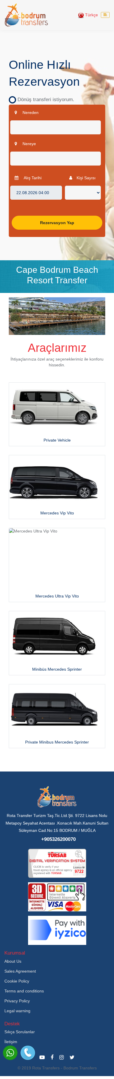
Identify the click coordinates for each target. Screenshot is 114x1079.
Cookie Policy (16, 981)
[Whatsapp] (10, 1052)
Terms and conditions (24, 991)
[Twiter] (72, 1057)
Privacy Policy (17, 1001)
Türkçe (91, 15)
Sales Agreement (20, 971)
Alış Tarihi (32, 177)
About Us (12, 961)
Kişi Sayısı (86, 177)
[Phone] (27, 1052)
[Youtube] (42, 1057)
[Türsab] (57, 863)
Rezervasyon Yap (57, 222)
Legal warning (17, 1010)
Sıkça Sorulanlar (19, 1031)
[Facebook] (52, 1057)
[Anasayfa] (26, 15)
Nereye (28, 143)
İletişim (10, 1041)
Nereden (30, 112)
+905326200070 (58, 839)
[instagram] (61, 1057)
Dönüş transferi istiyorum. (43, 99)
